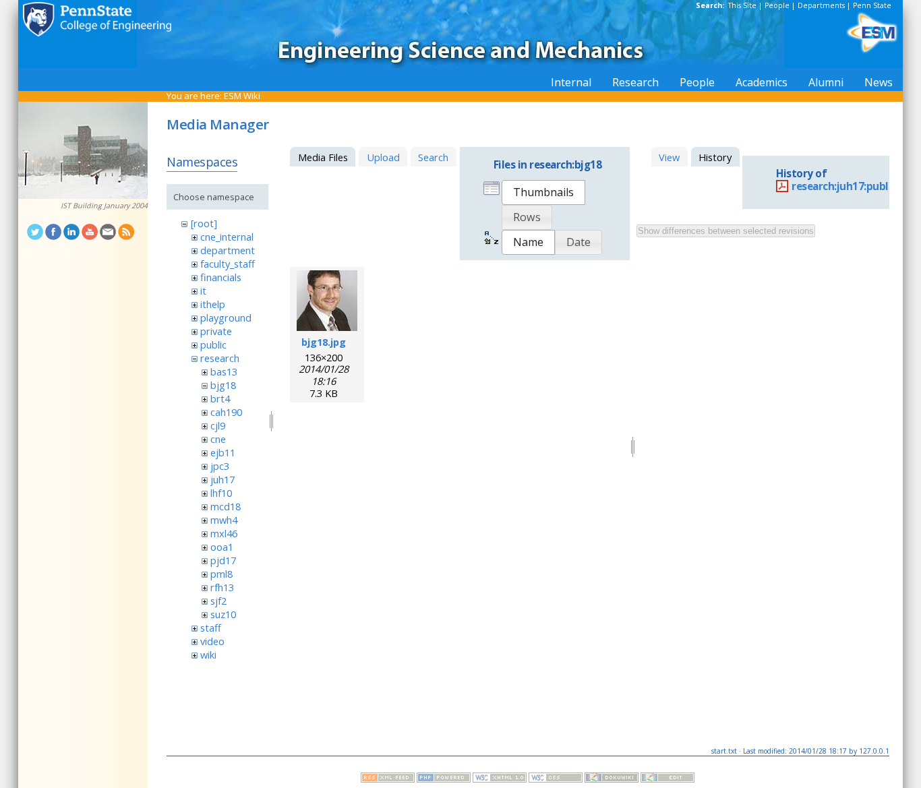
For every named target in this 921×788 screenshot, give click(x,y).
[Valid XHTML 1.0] (500, 779)
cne (218, 439)
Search (433, 157)
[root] (204, 223)
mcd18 (225, 506)
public (213, 344)
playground (225, 317)
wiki (208, 654)
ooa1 (221, 546)
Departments (821, 5)
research (219, 358)
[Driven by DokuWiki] (611, 779)
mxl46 (223, 533)
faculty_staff (227, 263)
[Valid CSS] (556, 779)
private (216, 331)
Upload (383, 157)
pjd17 (223, 560)
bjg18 (223, 385)
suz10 (223, 614)
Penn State (872, 5)
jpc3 (219, 466)
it (203, 290)
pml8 (221, 573)
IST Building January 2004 (104, 205)
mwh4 (223, 519)
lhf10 (221, 492)
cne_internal (227, 236)
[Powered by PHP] (444, 779)
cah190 (226, 412)
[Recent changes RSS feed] (388, 779)
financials (220, 277)
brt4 (220, 398)
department (227, 250)
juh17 (222, 479)
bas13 (223, 371)
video (212, 641)
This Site (742, 5)
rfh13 (222, 587)
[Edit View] (667, 779)
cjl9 (217, 425)
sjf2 (218, 600)
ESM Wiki (242, 96)
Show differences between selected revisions (726, 231)
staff (210, 627)
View (669, 157)
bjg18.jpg (323, 341)
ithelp (212, 304)
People (777, 5)
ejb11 (222, 452)
